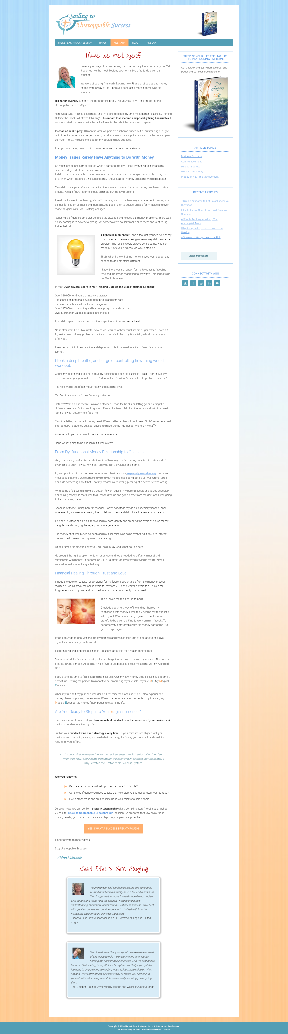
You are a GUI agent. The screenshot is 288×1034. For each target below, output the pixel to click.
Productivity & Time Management (199, 176)
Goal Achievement (191, 161)
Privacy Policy (132, 1030)
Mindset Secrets (190, 166)
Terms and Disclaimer (150, 1030)
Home (121, 1030)
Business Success (191, 156)
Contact (166, 1030)
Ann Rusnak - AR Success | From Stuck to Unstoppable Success (144, 23)
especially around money (141, 473)
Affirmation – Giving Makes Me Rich (200, 237)
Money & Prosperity (192, 171)
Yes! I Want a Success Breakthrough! (113, 828)
